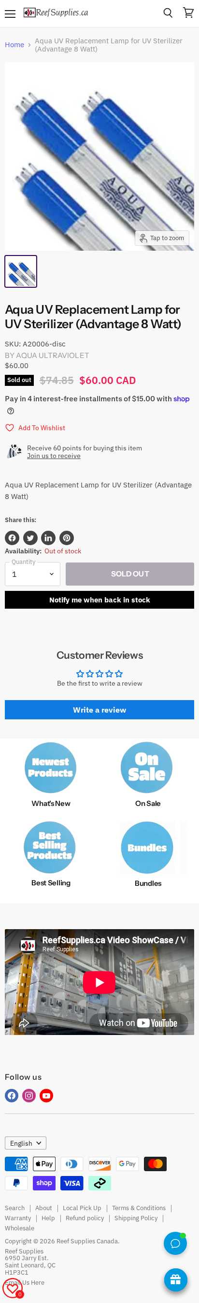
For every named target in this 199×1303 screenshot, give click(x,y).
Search (15, 1208)
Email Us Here (24, 1282)
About (43, 1208)
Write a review (99, 710)
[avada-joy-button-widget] (175, 1279)
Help (48, 1218)
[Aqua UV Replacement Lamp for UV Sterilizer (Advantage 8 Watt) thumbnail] (20, 271)
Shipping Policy (135, 1218)
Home (14, 44)
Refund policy (85, 1218)
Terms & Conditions (139, 1208)
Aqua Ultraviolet (52, 355)
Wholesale (19, 1228)
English (21, 1143)
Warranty (18, 1218)
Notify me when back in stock (99, 599)
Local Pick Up (82, 1208)
